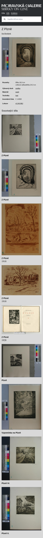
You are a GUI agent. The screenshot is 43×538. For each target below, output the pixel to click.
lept (17, 95)
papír (17, 92)
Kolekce (14, 13)
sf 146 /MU (19, 103)
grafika (18, 88)
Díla (3, 13)
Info (7, 13)
